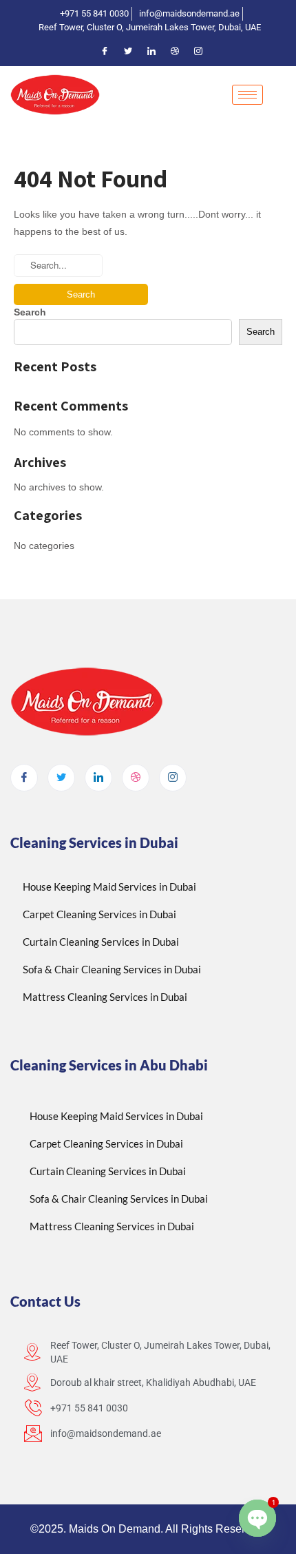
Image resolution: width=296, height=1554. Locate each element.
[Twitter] (128, 51)
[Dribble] (175, 51)
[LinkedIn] (151, 51)
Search (30, 312)
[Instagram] (198, 51)
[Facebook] (104, 51)
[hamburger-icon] (247, 95)
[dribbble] (135, 777)
